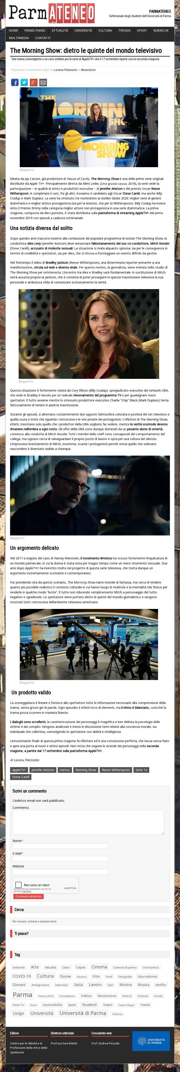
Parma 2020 (45, 996)
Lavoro (95, 984)
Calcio (66, 967)
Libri (110, 985)
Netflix (160, 985)
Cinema (99, 967)
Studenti (89, 1004)
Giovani (19, 984)
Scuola (158, 996)
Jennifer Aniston (43, 770)
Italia (78, 984)
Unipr (18, 1013)
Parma (22, 994)
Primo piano (34, 30)
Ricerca (126, 996)
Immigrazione (40, 985)
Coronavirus (151, 967)
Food (109, 977)
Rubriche (161, 30)
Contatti (42, 38)
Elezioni (81, 976)
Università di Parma (82, 1013)
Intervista (61, 985)
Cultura (105, 30)
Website (18, 866)
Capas (80, 967)
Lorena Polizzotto (65, 70)
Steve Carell (20, 777)
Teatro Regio (126, 1005)
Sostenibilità (52, 1004)
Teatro (107, 1005)
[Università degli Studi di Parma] (151, 1041)
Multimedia (19, 38)
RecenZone (88, 70)
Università (83, 30)
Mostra (125, 984)
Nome (17, 841)
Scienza (143, 996)
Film (96, 976)
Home (13, 30)
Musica (143, 984)
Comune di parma (125, 967)
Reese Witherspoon (116, 770)
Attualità (60, 30)
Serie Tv (141, 770)
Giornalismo (147, 976)
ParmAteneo (67, 996)
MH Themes (52, 1065)
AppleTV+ (19, 770)
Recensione (107, 995)
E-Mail (17, 853)
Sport (142, 30)
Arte (35, 967)
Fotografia (125, 977)
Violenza (117, 1014)
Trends (124, 30)
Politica (86, 995)
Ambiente (19, 967)
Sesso (33, 1005)
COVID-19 (22, 976)
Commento (21, 807)
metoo (65, 770)
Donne (65, 976)
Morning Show (86, 770)
